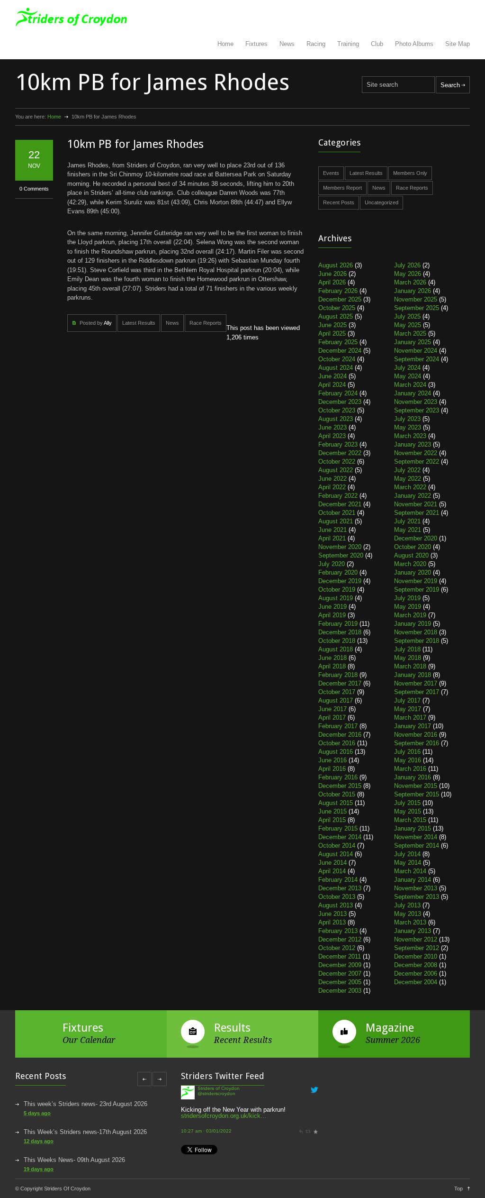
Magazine (390, 1027)
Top (458, 1188)
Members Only (410, 173)
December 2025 (339, 299)
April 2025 (332, 333)
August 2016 (335, 751)
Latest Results (138, 323)
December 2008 (415, 965)
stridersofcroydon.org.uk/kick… (224, 1115)
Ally (108, 323)
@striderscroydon (216, 1093)
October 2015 (336, 794)
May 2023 (407, 427)
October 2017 (336, 691)
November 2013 (415, 888)
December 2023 (339, 401)
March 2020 (410, 563)
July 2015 (407, 802)
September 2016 (416, 743)
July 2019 (407, 598)
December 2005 (339, 982)
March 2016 (410, 768)
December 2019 (339, 581)
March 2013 (410, 922)
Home (225, 43)
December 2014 (339, 837)
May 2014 (407, 862)
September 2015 (416, 794)
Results (232, 1027)
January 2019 (412, 623)
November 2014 (415, 837)
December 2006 (415, 973)
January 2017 (412, 726)
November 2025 (415, 299)
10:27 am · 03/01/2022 (206, 1131)
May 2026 (407, 273)
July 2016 (407, 751)
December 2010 (415, 956)
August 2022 (335, 470)
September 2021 (416, 512)
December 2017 (339, 683)
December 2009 (339, 965)
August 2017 (335, 700)
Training (348, 43)
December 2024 (339, 350)
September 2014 (416, 845)
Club (377, 43)
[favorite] (315, 1131)
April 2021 (332, 538)
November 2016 (415, 734)
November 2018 (415, 632)
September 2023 (416, 410)
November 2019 (415, 581)
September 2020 (340, 555)
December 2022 (339, 453)
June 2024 (332, 376)
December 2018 (339, 632)
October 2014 (336, 845)
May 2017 (407, 709)
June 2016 (332, 760)
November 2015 (415, 785)
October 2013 (336, 896)
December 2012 (339, 939)
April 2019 (332, 615)
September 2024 (416, 359)
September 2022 (416, 461)
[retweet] (308, 1131)
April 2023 (332, 435)
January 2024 (412, 393)
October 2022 (336, 461)
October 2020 (412, 546)
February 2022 (338, 495)
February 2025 (338, 342)
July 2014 (407, 854)
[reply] (301, 1131)
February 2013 (338, 930)
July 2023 (407, 418)
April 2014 (332, 871)
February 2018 (338, 674)
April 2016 (332, 768)
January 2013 (412, 930)
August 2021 (335, 521)
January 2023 (412, 444)
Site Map (457, 43)
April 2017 (332, 717)
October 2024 (336, 359)
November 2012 (415, 939)
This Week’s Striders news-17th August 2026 (85, 1131)
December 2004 (415, 982)
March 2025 (410, 333)
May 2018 (407, 657)
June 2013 (332, 913)
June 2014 (332, 862)
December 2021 (339, 504)
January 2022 (412, 495)
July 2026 (407, 265)
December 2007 (339, 973)
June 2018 (332, 657)
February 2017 (338, 726)
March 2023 (410, 435)
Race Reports (205, 323)
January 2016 (412, 777)
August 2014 (335, 854)
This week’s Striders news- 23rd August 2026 (85, 1103)
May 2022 (407, 478)
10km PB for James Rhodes (135, 144)
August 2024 (335, 367)
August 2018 (335, 649)
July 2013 (407, 905)
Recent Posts (338, 202)
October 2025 (336, 307)
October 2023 (336, 410)
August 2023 (335, 418)
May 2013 (407, 913)
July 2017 (407, 700)
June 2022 (332, 478)
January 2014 (412, 879)
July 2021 (407, 521)
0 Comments (34, 189)
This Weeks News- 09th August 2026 (74, 1159)
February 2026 (338, 290)
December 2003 (339, 990)
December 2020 (415, 538)
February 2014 (338, 879)
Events (331, 173)
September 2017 (416, 691)
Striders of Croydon (219, 1088)
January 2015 (412, 828)
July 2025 (407, 316)
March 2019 (410, 615)
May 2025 (407, 325)
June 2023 (332, 427)
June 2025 (332, 325)
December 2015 (339, 785)
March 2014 (410, 871)
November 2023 (415, 401)
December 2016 (339, 734)
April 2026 (332, 282)
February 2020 (338, 572)
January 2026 (412, 290)
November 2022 (415, 453)
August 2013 (335, 905)
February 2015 (338, 828)
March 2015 (410, 819)
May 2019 (407, 606)
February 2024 (338, 393)
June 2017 (332, 709)
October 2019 (336, 589)
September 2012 (416, 947)
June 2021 (332, 529)
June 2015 (332, 811)
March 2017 (410, 717)
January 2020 (412, 572)
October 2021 (336, 512)
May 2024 (407, 376)
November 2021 (415, 504)
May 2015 (407, 811)
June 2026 (332, 273)
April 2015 (332, 819)
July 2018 (407, 649)
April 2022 (332, 487)
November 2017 (415, 683)
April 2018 (332, 666)
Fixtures (256, 43)
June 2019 (332, 606)
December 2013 (339, 888)
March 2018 (410, 666)
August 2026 (335, 265)
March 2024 (410, 384)
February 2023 (338, 444)
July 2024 (407, 367)
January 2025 (412, 342)
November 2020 (339, 546)
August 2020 (411, 555)
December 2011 (339, 956)
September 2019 (416, 589)
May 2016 (407, 760)
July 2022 (407, 470)
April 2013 (332, 922)
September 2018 (416, 640)
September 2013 (416, 896)
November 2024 (415, 350)
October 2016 (336, 743)
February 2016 (338, 777)
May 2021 (407, 529)
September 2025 (416, 307)
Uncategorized (381, 202)
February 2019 (338, 623)
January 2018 (412, 674)
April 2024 (332, 384)
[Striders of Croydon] (188, 1097)
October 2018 (336, 640)
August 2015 (335, 802)
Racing (315, 43)
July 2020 (331, 563)
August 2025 (335, 316)
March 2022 (410, 487)
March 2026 (410, 282)
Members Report (342, 188)
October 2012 (336, 947)
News (287, 43)
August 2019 (335, 598)
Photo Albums (414, 43)
